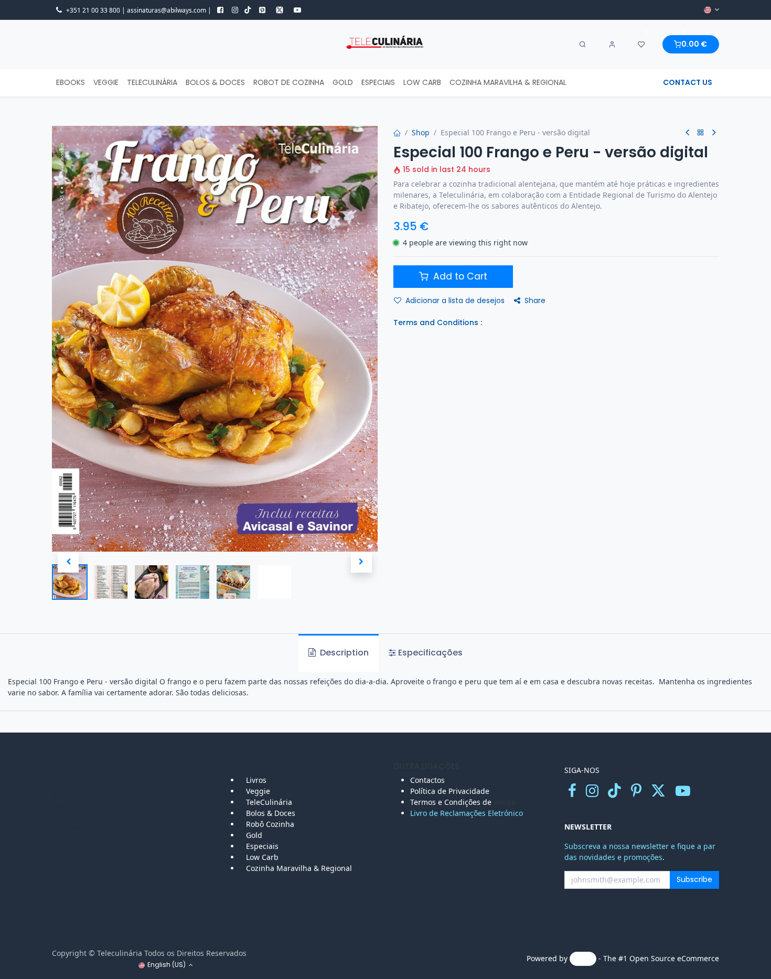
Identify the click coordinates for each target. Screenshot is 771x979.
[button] (68, 562)
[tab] (426, 653)
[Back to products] (700, 132)
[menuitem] (70, 82)
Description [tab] (343, 653)
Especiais (263, 846)
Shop (421, 132)
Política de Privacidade (449, 791)
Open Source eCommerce (674, 958)
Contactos (428, 780)
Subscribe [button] (694, 879)
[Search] (582, 45)
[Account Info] (612, 45)
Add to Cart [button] (459, 276)
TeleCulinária (268, 802)
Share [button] (534, 300)
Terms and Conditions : (437, 322)
